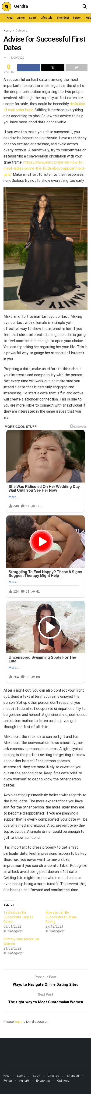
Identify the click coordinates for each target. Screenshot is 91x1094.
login (17, 1021)
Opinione (63, 1080)
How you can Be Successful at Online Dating (61, 917)
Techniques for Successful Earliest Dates (18, 917)
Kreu (10, 17)
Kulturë (24, 1080)
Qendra (21, 6)
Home (7, 30)
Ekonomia (43, 1080)
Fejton (77, 17)
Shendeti (63, 17)
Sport (32, 17)
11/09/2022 (16, 57)
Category (21, 30)
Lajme (21, 17)
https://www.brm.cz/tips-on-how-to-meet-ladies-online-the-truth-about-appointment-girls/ (45, 168)
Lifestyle (46, 17)
